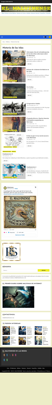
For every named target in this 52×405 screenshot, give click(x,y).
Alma (44, 337)
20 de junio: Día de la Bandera (13, 341)
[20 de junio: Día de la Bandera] (6, 340)
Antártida (39, 368)
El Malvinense (13, 368)
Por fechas (30, 87)
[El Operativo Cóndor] (14, 107)
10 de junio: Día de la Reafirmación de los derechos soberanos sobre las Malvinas (38, 53)
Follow (16, 188)
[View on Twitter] (35, 188)
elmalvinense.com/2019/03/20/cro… (14, 194)
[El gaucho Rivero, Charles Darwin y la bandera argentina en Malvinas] (14, 124)
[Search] (47, 37)
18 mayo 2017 (6, 155)
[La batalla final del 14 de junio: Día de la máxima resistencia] (22, 340)
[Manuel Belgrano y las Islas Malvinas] (6, 330)
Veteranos (23, 368)
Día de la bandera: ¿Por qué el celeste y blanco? (29, 331)
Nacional (29, 327)
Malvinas (14, 64)
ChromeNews (40, 371)
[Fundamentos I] (14, 171)
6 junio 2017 (30, 139)
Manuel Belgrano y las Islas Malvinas (13, 331)
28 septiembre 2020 (32, 105)
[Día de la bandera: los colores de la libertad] (38, 330)
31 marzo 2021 (31, 88)
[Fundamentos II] (26, 151)
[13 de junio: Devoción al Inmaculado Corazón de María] (38, 340)
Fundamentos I (31, 167)
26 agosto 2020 (31, 123)
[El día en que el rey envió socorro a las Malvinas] (14, 141)
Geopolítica (34, 368)
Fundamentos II (8, 154)
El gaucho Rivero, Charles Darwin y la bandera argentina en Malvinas (38, 120)
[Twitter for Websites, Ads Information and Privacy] (36, 230)
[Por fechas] (14, 91)
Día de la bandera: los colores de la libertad (45, 332)
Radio (50, 37)
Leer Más (29, 64)
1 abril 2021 (30, 73)
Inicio (8, 368)
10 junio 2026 (30, 57)
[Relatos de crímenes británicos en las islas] (14, 74)
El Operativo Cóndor (33, 103)
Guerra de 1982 (30, 337)
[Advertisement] (26, 25)
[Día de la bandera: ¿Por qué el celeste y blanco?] (22, 330)
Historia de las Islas (8, 64)
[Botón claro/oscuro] (44, 37)
